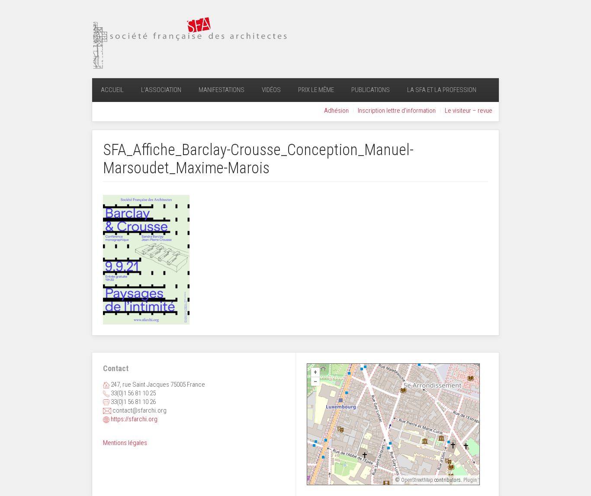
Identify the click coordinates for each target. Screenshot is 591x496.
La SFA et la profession (441, 90)
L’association (161, 90)
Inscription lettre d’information (397, 110)
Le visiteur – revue (468, 110)
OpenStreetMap (417, 480)
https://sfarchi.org (134, 419)
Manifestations (221, 90)
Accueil (112, 90)
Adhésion (336, 110)
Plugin (469, 480)
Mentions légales (125, 443)
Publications (370, 90)
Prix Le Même (316, 90)
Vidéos (271, 90)
